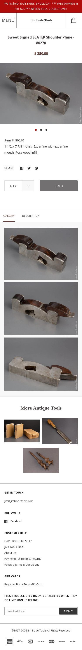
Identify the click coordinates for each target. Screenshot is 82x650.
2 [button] (41, 130)
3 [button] (46, 130)
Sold (59, 186)
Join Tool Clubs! (14, 547)
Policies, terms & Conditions (21, 564)
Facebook (16, 521)
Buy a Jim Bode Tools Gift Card (23, 584)
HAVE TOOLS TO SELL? (17, 541)
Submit (68, 611)
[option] (41, 93)
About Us (10, 553)
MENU (8, 20)
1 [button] (36, 130)
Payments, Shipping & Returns (22, 559)
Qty (13, 186)
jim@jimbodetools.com (18, 501)
